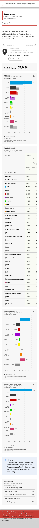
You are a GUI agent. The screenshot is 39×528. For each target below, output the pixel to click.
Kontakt (21, 516)
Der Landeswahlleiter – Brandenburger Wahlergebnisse (19, 3)
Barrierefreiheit (30, 516)
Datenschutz (5, 516)
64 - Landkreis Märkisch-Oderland (18, 50)
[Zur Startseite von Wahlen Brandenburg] (3, 3)
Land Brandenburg (14, 48)
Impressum (14, 516)
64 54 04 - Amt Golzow (15, 52)
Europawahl (10, 14)
